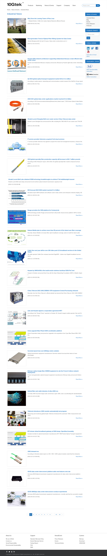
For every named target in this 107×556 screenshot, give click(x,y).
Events (88, 21)
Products (30, 5)
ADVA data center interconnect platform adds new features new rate (49, 471)
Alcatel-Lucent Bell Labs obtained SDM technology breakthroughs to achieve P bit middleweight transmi (41, 179)
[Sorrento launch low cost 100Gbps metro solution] (16, 358)
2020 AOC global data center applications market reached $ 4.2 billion (49, 99)
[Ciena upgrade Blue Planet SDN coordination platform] (16, 338)
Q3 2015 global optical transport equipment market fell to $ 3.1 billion (49, 79)
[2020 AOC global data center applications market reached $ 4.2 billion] (16, 106)
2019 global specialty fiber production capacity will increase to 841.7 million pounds (54, 159)
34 (59, 514)
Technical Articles (59, 543)
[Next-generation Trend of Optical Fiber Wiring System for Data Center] (16, 46)
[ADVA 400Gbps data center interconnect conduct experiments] (16, 499)
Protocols (89, 25)
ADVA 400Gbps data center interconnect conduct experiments (47, 491)
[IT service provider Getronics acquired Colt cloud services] (16, 146)
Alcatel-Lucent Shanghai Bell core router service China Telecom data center (51, 119)
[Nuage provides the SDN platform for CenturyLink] (16, 217)
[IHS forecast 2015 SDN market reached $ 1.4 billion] (16, 197)
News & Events (49, 5)
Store (74, 5)
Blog (88, 20)
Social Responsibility (11, 543)
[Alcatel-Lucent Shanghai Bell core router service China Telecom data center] (16, 126)
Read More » (79, 23)
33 (56, 514)
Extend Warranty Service (36, 541)
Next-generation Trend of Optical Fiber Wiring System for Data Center (49, 38)
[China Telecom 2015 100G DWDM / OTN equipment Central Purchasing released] (16, 298)
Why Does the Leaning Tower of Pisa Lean (41, 18)
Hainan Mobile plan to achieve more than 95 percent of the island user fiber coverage (54, 230)
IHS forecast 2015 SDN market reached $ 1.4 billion (44, 190)
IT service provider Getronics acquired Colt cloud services (46, 139)
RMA (31, 547)
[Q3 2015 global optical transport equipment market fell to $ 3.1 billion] (16, 86)
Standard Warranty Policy (37, 539)
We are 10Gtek (10, 539)
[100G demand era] (16, 459)
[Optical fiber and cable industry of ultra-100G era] (16, 398)
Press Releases (91, 23)
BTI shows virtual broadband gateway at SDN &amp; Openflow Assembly (51, 431)
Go (88, 38)
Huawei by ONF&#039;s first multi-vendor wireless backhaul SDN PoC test (51, 270)
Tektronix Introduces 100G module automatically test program (47, 411)
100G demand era (33, 451)
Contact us (9, 541)
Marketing (39, 5)
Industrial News (91, 18)
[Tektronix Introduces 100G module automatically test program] (16, 418)
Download (82, 541)
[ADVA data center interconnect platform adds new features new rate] (16, 479)
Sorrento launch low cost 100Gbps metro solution (43, 351)
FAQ (31, 545)
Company (67, 5)
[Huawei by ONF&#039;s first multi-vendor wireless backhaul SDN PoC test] (16, 278)
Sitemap (81, 539)
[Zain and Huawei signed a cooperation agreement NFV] (16, 318)
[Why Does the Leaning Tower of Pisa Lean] (16, 26)
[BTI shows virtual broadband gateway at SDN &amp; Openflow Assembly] (16, 438)
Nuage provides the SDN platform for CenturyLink (43, 210)
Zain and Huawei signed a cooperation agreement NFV (45, 310)
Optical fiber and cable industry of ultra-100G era (43, 391)
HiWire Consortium (91, 76)
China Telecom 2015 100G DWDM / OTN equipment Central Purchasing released (53, 290)
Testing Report (34, 543)
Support (59, 5)
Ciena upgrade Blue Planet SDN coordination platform (45, 331)
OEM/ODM (82, 543)
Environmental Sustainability (13, 545)
